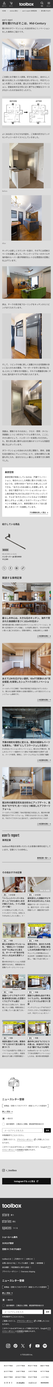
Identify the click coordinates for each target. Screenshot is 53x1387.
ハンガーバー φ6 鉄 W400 (11, 556)
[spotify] (45, 1346)
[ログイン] (4, 4)
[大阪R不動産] (32, 1371)
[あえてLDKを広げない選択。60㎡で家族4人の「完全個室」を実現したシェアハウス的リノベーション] (26, 672)
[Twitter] (23, 1346)
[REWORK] (45, 1383)
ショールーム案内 (9, 1237)
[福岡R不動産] (8, 1377)
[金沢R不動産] (8, 1371)
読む (5, 895)
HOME (4, 11)
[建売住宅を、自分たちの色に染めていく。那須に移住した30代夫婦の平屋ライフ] (39, 946)
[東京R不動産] (8, 1366)
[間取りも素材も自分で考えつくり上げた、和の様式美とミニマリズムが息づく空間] (39, 994)
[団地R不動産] (32, 1377)
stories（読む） (14, 11)
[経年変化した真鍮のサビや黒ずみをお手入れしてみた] (39, 897)
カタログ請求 (8, 1243)
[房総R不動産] (32, 1366)
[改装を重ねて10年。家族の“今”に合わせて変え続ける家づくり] (14, 1039)
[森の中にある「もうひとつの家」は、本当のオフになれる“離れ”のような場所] (39, 1039)
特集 (11, 941)
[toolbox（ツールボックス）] (26, 4)
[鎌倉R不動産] (45, 1366)
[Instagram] (8, 1346)
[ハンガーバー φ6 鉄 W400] (14, 540)
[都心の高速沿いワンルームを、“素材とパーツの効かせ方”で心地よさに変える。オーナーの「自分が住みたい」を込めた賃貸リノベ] (14, 946)
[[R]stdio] (20, 1383)
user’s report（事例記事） (29, 11)
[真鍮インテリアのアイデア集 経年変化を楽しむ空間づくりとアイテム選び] (14, 994)
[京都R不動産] (20, 1371)
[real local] (32, 1383)
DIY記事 (12, 895)
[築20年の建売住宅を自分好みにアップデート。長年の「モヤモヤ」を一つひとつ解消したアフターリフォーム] (26, 796)
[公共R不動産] (45, 1377)
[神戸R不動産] (45, 1371)
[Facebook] (30, 1346)
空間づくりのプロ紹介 (11, 1249)
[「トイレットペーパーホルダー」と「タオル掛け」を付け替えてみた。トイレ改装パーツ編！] (14, 897)
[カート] (11, 4)
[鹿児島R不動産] (20, 1377)
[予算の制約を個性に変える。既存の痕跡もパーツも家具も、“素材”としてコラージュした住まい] (26, 734)
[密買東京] (8, 1383)
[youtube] (37, 1346)
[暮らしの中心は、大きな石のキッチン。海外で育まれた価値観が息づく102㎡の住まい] (26, 610)
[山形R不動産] (20, 1366)
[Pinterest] (15, 1346)
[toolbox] (11, 1205)
